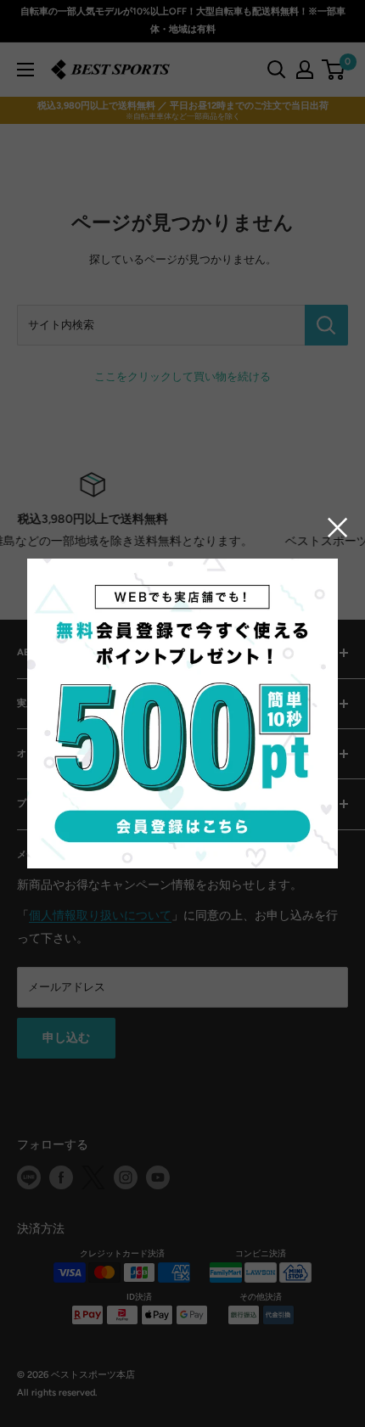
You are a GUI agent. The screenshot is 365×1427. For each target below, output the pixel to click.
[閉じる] (338, 526)
